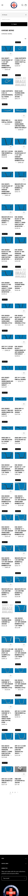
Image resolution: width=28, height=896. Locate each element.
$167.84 (17, 414)
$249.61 (17, 356)
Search (15, 24)
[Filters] (25, 38)
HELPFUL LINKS (5, 863)
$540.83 (4, 597)
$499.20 (7, 350)
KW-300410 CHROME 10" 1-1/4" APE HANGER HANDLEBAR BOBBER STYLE (7, 561)
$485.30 (7, 195)
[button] (22, 5)
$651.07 (17, 99)
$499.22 (17, 474)
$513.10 (7, 325)
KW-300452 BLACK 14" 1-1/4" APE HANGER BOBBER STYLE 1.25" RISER (7, 468)
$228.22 (4, 294)
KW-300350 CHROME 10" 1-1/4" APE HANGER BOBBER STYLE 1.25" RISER (20, 653)
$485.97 (4, 505)
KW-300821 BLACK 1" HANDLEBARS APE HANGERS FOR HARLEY (7, 381)
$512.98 (17, 627)
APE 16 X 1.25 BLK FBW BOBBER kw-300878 (7, 153)
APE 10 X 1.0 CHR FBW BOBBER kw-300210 (7, 780)
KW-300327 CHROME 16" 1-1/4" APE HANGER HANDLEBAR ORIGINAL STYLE (7, 684)
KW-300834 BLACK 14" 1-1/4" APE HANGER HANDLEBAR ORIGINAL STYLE (7, 319)
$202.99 (17, 261)
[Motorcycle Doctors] (14, 5)
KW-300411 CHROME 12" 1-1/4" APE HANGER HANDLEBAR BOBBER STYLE (20, 530)
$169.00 (17, 66)
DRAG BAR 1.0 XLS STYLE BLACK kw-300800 (20, 439)
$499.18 (20, 162)
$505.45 (7, 69)
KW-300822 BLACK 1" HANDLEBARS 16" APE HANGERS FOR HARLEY (20, 350)
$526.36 (17, 290)
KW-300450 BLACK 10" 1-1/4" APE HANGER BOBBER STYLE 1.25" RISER (7, 499)
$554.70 (17, 192)
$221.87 (4, 387)
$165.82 (7, 124)
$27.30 (17, 784)
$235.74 (20, 381)
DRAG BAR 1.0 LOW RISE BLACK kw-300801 (7, 439)
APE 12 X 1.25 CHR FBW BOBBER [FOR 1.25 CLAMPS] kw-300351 (7, 653)
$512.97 (20, 689)
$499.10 (4, 659)
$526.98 (4, 157)
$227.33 (4, 784)
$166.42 (4, 443)
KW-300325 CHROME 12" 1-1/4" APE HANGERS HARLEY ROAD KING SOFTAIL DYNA (6, 717)
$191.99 (4, 416)
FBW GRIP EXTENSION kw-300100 (20, 780)
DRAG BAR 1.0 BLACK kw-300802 (19, 410)
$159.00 (4, 99)
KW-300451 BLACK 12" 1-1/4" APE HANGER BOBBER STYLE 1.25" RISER (20, 468)
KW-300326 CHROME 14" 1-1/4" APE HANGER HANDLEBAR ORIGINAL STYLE (20, 684)
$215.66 (4, 261)
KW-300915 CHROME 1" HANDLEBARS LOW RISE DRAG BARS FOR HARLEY (20, 124)
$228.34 (17, 228)
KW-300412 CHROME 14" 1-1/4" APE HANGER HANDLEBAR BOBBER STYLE (7, 530)
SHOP (3, 858)
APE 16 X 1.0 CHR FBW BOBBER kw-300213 (20, 713)
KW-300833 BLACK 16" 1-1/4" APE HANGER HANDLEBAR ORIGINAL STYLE (20, 319)
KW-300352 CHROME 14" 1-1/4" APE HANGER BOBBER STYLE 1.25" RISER (20, 622)
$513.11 (4, 474)
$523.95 (4, 224)
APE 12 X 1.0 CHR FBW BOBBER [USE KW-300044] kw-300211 (20, 749)
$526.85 (7, 689)
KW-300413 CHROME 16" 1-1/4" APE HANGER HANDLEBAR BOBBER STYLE (20, 499)
